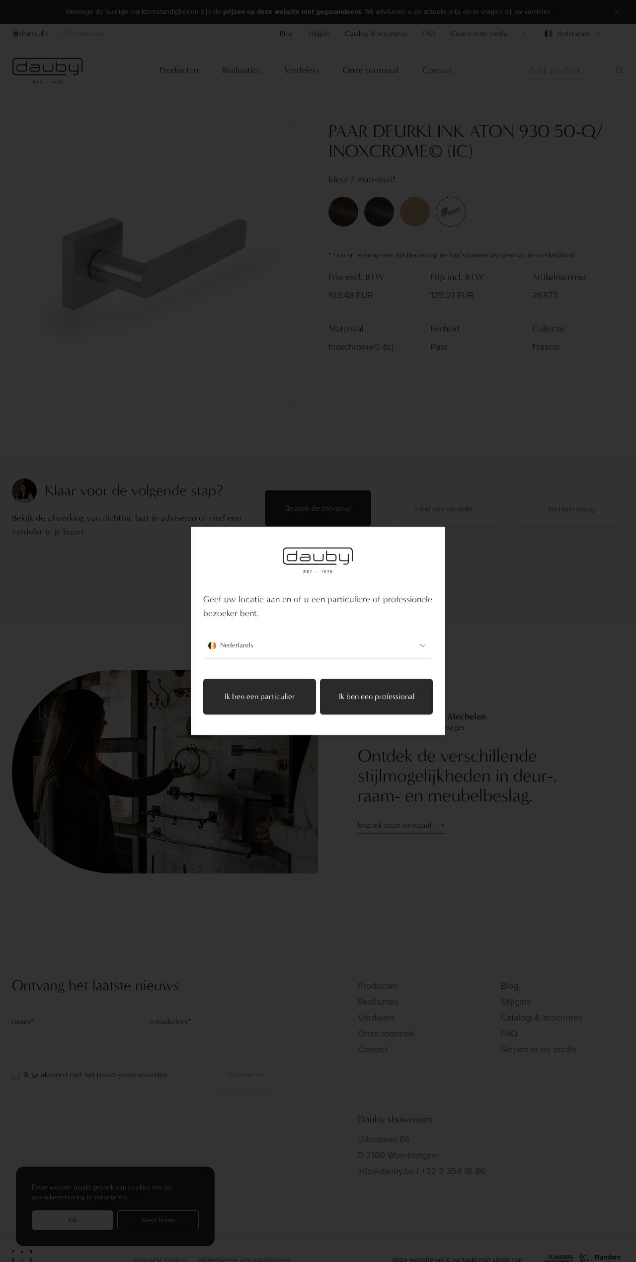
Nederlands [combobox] (236, 645)
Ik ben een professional (376, 697)
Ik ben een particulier (260, 697)
